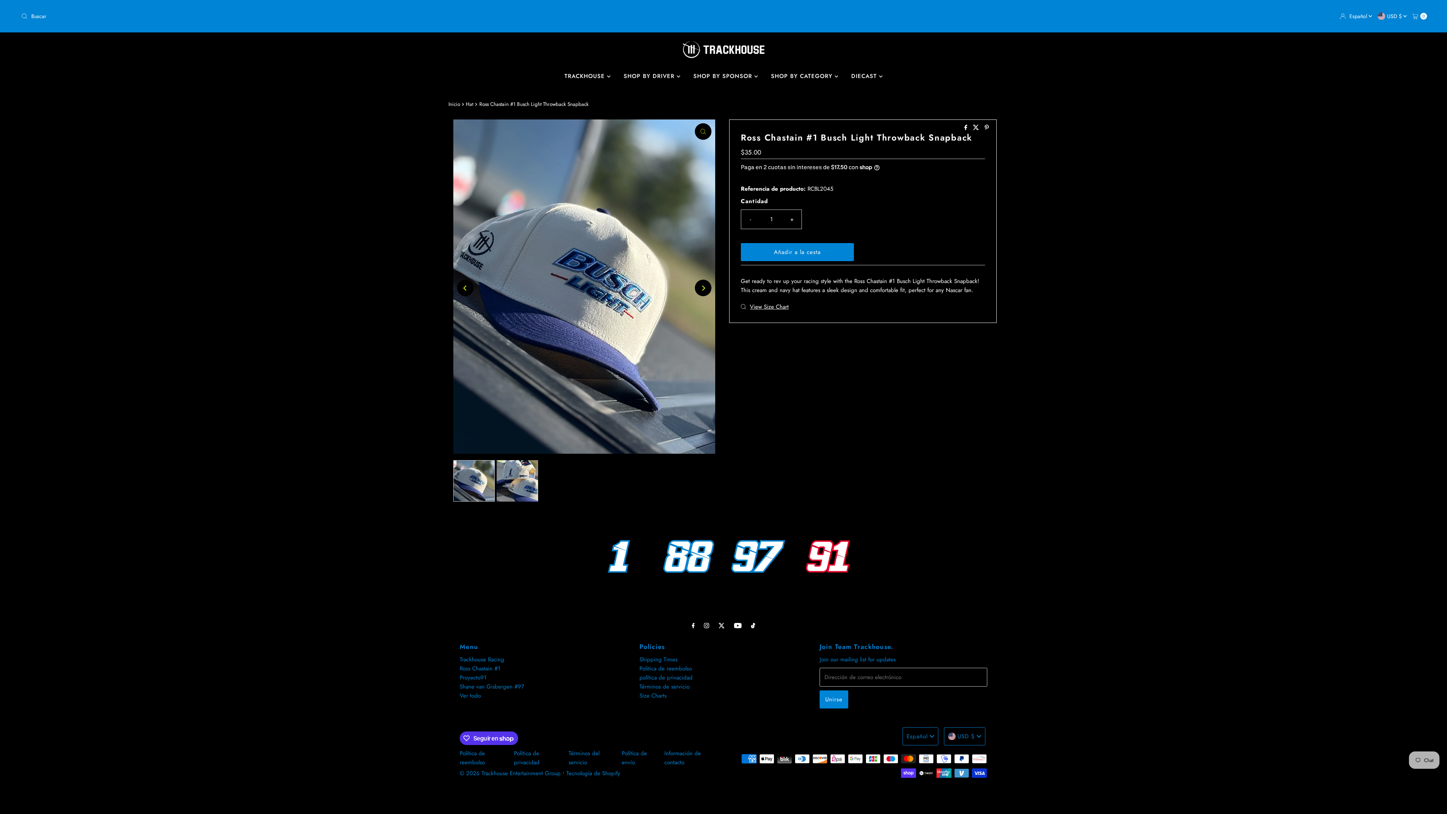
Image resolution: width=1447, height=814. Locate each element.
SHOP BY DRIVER (650, 76)
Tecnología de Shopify (593, 773)
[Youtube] (738, 625)
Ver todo (470, 696)
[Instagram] (706, 625)
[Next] (703, 288)
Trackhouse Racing (482, 659)
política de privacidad (666, 677)
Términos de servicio (664, 686)
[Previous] (465, 288)
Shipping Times (658, 659)
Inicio (454, 104)
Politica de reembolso (665, 668)
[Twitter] (722, 625)
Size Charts (653, 696)
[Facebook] (693, 625)
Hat (469, 104)
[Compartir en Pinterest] (987, 128)
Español (1359, 16)
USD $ (1395, 16)
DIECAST (865, 76)
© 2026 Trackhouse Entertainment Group (510, 773)
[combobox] (369, 16)
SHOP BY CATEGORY (803, 76)
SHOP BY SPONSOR (723, 76)
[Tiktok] (753, 625)
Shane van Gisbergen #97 (492, 686)
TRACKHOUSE (585, 76)
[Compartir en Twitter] (977, 128)
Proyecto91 (473, 677)
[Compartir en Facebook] (966, 128)
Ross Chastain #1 (480, 668)
